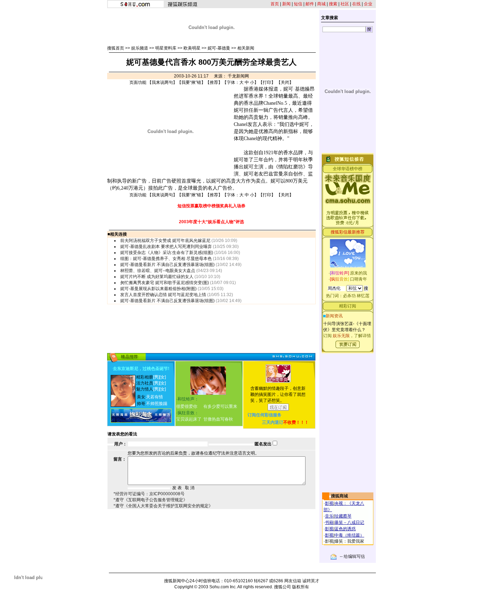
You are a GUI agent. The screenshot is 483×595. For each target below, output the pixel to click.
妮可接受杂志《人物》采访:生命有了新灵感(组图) (166, 252)
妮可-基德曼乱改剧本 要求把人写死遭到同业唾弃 (166, 246)
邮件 (309, 3)
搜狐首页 (115, 48)
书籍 (329, 522)
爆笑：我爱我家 (349, 541)
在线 (356, 3)
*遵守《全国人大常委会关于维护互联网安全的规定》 (163, 505)
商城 (321, 3)
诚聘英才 (310, 580)
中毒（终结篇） (349, 535)
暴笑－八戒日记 (349, 522)
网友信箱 (292, 580)
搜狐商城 (339, 495)
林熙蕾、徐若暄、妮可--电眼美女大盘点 (157, 270)
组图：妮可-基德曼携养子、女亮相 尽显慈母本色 (166, 258)
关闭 (285, 82)
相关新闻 (245, 48)
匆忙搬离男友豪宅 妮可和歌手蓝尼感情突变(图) (164, 282)
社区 (345, 3)
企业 (368, 3)
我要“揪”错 (191, 82)
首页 (274, 3)
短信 (298, 3)
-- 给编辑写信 (352, 556)
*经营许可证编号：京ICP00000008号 (149, 493)
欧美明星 (192, 48)
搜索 (333, 3)
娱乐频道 (139, 48)
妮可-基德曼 (219, 48)
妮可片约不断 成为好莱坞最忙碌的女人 (156, 276)
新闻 (286, 3)
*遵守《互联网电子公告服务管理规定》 (150, 499)
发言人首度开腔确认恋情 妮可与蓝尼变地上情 (163, 294)
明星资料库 (165, 48)
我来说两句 (162, 82)
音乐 (329, 516)
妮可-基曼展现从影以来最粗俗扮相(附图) (158, 288)
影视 (329, 503)
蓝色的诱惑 (345, 528)
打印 (267, 82)
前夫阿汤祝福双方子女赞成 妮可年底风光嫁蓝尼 (165, 240)
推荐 (214, 82)
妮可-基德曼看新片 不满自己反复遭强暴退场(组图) (167, 264)
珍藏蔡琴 (342, 516)
